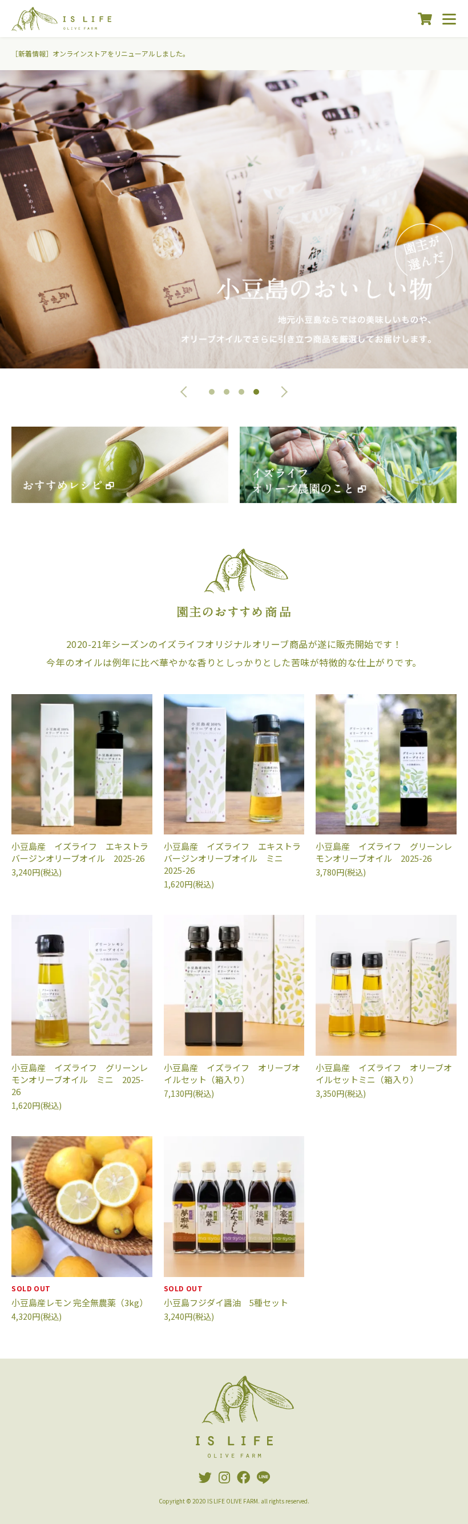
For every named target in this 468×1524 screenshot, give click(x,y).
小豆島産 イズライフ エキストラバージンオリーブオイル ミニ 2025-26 (232, 858)
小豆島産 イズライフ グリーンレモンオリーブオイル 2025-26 (384, 852)
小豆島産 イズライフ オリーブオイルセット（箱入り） (232, 1073)
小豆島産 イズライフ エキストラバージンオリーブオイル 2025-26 (79, 852)
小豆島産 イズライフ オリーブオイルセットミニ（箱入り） (384, 1073)
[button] (186, 392)
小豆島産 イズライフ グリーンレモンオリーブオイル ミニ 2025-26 (79, 1079)
